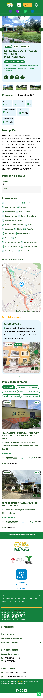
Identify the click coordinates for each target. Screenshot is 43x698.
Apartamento (6, 453)
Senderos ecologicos (12, 242)
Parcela (4, 517)
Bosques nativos (11, 216)
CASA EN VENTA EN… (13, 324)
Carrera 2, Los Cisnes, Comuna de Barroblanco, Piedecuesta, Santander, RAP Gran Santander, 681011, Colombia (21, 445)
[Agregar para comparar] (12, 77)
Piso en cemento (21, 238)
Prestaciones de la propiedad (28, 387)
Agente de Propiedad (31, 396)
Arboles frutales (10, 207)
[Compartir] (22, 77)
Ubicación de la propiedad (29, 391)
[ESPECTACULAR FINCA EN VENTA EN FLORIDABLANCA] (21, 285)
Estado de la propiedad (12, 396)
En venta (8, 46)
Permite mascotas (24, 233)
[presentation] (7, 352)
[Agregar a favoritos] (6, 77)
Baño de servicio (24, 212)
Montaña (30, 229)
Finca (16, 46)
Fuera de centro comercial (14, 225)
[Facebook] (10, 11)
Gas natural (9, 229)
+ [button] (5, 266)
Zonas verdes (25, 251)
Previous (2, 29)
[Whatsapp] (25, 11)
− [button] (5, 269)
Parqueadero (9, 233)
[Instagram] (17, 11)
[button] (36, 5)
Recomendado (8, 387)
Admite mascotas (31, 203)
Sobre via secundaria (12, 246)
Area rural (24, 207)
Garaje (30, 225)
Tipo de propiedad (10, 391)
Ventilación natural (30, 246)
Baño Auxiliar (10, 212)
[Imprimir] (17, 77)
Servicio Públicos (30, 242)
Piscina (7, 238)
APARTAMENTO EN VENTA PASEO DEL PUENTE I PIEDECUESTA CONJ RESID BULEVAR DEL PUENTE (21, 435)
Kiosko (19, 229)
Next (41, 29)
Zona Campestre (11, 251)
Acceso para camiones (13, 203)
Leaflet (18, 311)
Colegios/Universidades (13, 220)
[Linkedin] (32, 11)
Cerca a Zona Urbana (28, 216)
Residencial (25, 46)
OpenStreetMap (28, 311)
